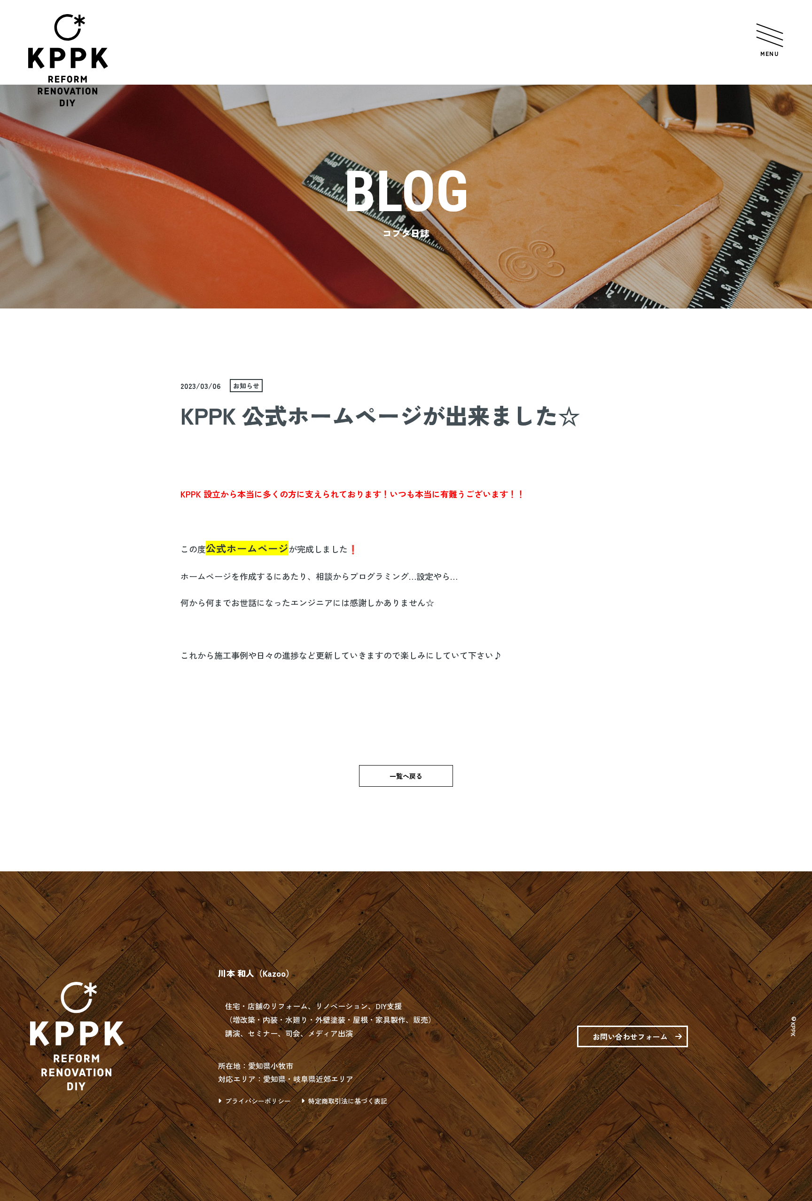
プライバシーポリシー (258, 1101)
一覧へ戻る (406, 776)
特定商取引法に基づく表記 (347, 1101)
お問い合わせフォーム (630, 1036)
